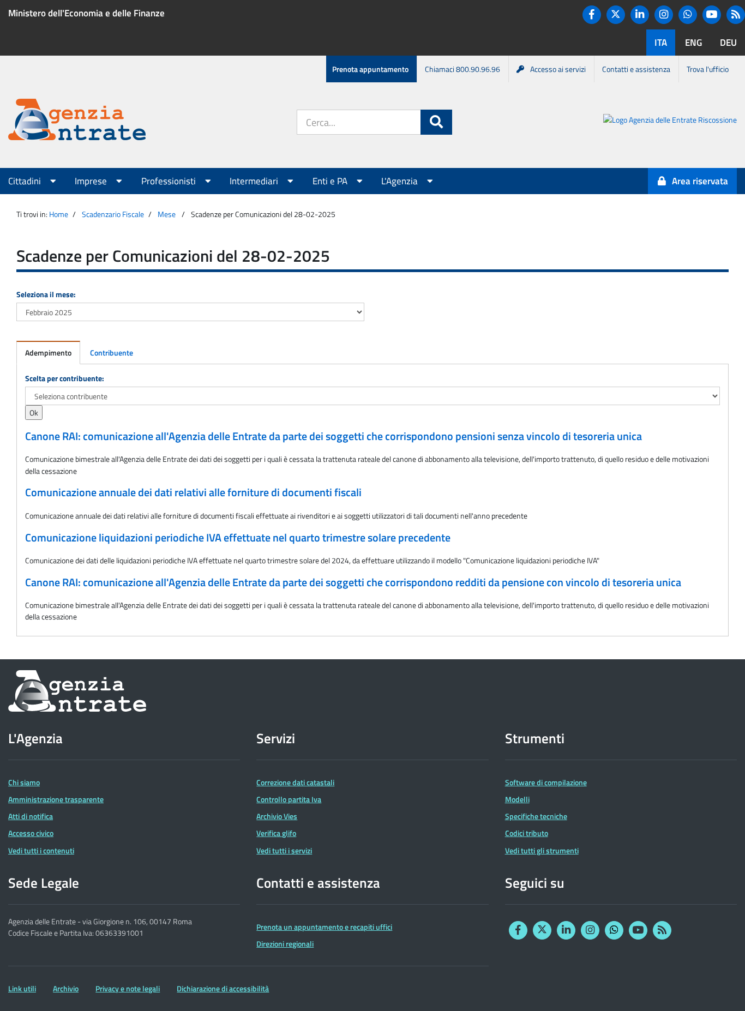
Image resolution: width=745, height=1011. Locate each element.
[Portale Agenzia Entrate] (77, 121)
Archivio (66, 988)
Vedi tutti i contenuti (41, 850)
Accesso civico (30, 833)
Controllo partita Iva (288, 799)
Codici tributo (526, 833)
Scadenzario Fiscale (113, 214)
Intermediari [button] (255, 181)
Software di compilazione (546, 782)
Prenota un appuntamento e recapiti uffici (324, 926)
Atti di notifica (30, 816)
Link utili (22, 988)
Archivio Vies (276, 816)
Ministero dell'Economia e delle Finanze (86, 13)
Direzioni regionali (285, 943)
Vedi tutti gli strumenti (542, 850)
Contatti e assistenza (636, 69)
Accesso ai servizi (558, 69)
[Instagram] (663, 14)
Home (58, 214)
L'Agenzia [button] (400, 181)
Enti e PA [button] (331, 181)
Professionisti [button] (169, 181)
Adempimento (48, 352)
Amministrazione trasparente (56, 799)
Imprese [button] (92, 181)
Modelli (517, 799)
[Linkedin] (639, 14)
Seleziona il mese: (46, 294)
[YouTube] (711, 14)
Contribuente (111, 352)
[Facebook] (591, 14)
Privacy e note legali (127, 988)
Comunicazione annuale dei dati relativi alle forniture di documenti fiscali (193, 492)
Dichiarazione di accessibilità (223, 988)
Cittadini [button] (25, 181)
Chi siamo (24, 782)
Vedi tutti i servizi (284, 850)
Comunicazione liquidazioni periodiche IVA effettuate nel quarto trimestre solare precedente (237, 537)
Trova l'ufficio (708, 69)
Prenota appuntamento (370, 69)
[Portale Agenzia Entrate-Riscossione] (670, 121)
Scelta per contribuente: (64, 378)
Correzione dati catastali (295, 782)
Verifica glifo (276, 833)
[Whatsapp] (687, 14)
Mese (167, 214)
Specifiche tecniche (536, 816)
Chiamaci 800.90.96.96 (462, 69)
